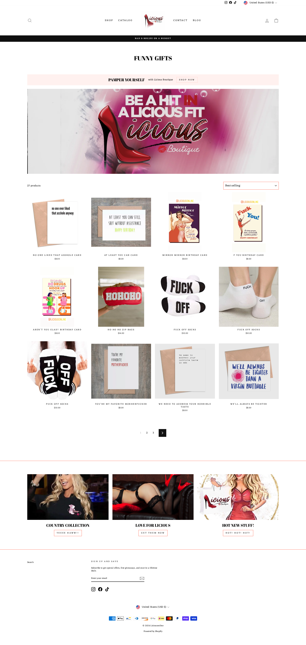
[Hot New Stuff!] (238, 497)
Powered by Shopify (153, 631)
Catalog (125, 20)
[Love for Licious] (153, 497)
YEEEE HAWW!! (68, 533)
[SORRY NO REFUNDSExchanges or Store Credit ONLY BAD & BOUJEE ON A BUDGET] (153, 38)
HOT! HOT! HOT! (238, 533)
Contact (180, 20)
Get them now (153, 533)
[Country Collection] (68, 497)
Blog (197, 20)
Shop (109, 20)
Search (30, 562)
